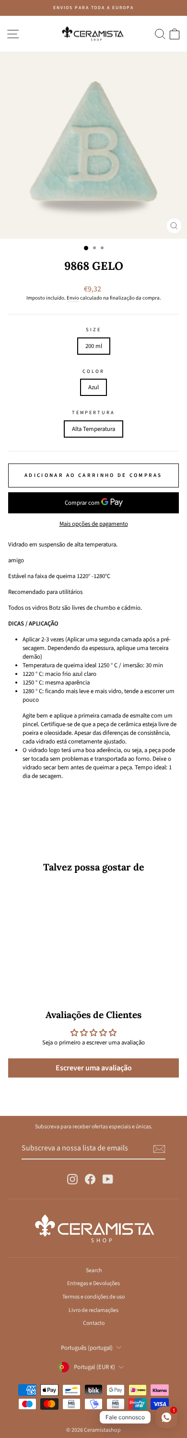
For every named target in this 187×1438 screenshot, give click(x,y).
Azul (93, 387)
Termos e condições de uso (93, 1297)
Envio (73, 298)
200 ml (93, 346)
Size (93, 329)
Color (93, 371)
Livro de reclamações (93, 1310)
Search (94, 1270)
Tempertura (94, 412)
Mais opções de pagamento (93, 524)
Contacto (94, 1323)
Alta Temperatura (93, 429)
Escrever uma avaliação (94, 1068)
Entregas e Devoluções (93, 1283)
